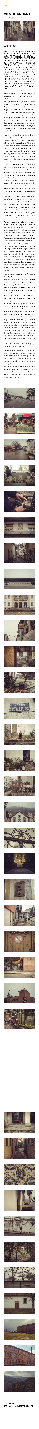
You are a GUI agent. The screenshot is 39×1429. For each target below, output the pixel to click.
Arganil (15, 18)
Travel (20, 18)
